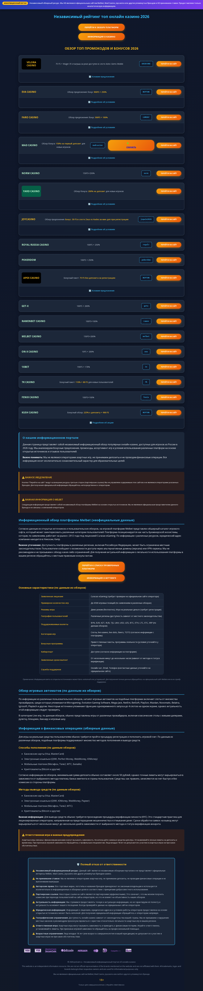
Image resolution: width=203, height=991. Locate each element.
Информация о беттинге (101, 578)
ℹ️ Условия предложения (101, 76)
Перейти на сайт (169, 92)
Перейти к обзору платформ (101, 27)
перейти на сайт (169, 64)
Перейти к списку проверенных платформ (100, 567)
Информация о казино (101, 36)
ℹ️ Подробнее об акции (102, 422)
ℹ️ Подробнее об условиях (101, 102)
